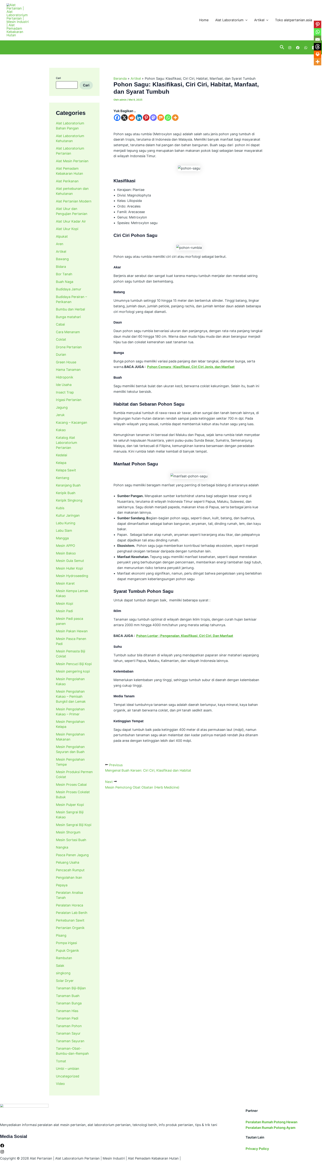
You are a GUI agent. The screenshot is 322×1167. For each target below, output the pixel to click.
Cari (58, 78)
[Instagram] (289, 47)
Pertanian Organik (70, 928)
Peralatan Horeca (69, 905)
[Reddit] (131, 117)
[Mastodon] (153, 117)
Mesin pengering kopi (73, 671)
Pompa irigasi (66, 943)
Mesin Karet (65, 583)
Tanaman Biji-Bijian (71, 988)
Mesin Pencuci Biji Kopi (74, 664)
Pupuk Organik (67, 950)
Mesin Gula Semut (70, 561)
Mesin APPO (65, 546)
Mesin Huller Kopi (69, 568)
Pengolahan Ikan (69, 877)
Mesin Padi (64, 611)
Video (60, 1084)
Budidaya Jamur (68, 289)
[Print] (317, 54)
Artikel (259, 20)
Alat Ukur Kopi (67, 229)
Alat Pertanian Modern (73, 201)
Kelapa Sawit (66, 470)
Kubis (60, 508)
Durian (61, 354)
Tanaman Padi (67, 1018)
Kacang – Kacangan (71, 422)
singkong (63, 973)
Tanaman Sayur (68, 1033)
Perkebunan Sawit (70, 920)
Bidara (61, 267)
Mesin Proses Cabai (71, 785)
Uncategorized (67, 1076)
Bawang (62, 259)
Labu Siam (64, 530)
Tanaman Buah (68, 996)
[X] (124, 117)
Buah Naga (64, 282)
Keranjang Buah (68, 485)
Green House (66, 362)
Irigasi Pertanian (68, 400)
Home (204, 20)
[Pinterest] (146, 117)
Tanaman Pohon (69, 1026)
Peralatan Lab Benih (71, 913)
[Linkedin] (139, 117)
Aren (59, 244)
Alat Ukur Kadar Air (71, 221)
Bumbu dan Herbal (70, 309)
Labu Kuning (65, 523)
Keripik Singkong (69, 500)
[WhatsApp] (305, 47)
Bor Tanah (64, 274)
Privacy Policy (257, 1149)
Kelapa (61, 463)
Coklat (61, 339)
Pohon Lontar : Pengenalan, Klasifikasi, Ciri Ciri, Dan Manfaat (184, 636)
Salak (60, 966)
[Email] (317, 39)
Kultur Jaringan (68, 515)
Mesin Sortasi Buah (71, 840)
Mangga (62, 538)
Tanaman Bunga (69, 1003)
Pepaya (61, 885)
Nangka (62, 847)
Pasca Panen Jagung (72, 855)
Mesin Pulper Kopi (70, 805)
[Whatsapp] (168, 117)
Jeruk (60, 415)
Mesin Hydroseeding (72, 576)
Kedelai (61, 455)
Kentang (62, 478)
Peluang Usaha (67, 862)
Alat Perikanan (67, 181)
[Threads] (317, 46)
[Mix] (160, 117)
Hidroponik (64, 377)
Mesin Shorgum (68, 832)
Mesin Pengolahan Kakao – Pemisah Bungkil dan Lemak (71, 696)
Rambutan (64, 958)
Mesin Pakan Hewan (72, 631)
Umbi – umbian (67, 1069)
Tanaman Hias (67, 1011)
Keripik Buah (65, 493)
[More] (175, 117)
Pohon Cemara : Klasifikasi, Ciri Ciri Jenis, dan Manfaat (191, 367)
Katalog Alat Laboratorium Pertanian (66, 443)
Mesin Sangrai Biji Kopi (73, 825)
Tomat (61, 1061)
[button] (245, 20)
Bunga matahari (68, 317)
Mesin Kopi (64, 603)
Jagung (62, 407)
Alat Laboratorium (229, 20)
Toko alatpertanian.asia (293, 20)
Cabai (60, 324)
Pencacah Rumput (70, 870)
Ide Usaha (64, 385)
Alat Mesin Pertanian (72, 161)
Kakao (61, 430)
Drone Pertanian (69, 347)
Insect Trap (65, 392)
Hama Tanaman (68, 370)
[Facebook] (297, 47)
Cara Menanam (68, 332)
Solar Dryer (65, 981)
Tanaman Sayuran (70, 1041)
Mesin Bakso (66, 553)
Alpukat (62, 236)
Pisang (61, 935)
